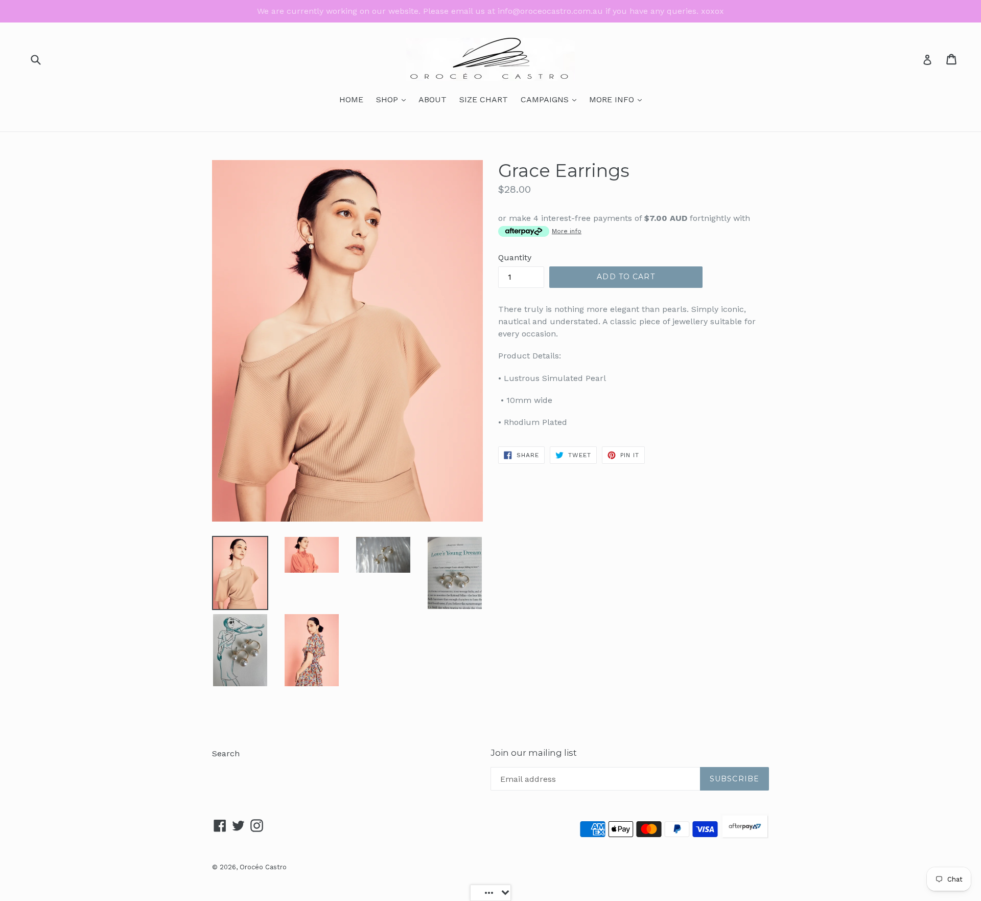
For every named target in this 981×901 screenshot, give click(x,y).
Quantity (514, 257)
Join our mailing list (534, 753)
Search (226, 753)
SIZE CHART (483, 99)
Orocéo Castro (263, 867)
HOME (351, 99)
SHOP (393, 99)
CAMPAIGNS (551, 99)
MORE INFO (618, 99)
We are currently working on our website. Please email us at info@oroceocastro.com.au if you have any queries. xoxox (490, 11)
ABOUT (432, 99)
